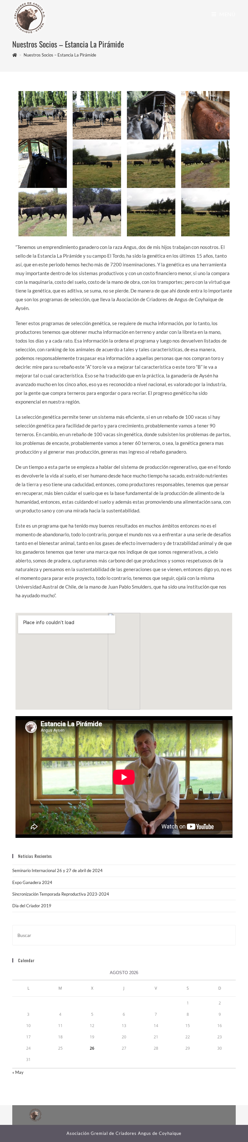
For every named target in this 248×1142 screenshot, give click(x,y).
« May (18, 1072)
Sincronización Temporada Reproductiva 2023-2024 (60, 894)
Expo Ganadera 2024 (32, 882)
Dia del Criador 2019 (31, 905)
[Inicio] (14, 54)
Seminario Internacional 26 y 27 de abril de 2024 (57, 870)
